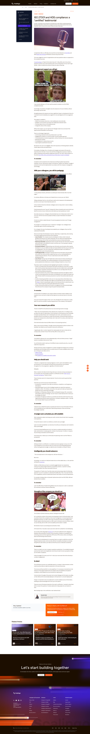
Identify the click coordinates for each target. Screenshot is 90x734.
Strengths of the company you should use (24, 36)
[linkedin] (88, 368)
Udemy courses (38, 352)
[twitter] (88, 366)
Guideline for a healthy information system (46, 355)
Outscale (36, 375)
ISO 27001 (67, 53)
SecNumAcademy (39, 354)
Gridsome (50, 531)
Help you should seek (23, 25)
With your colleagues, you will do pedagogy (23, 19)
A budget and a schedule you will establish (23, 29)
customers (42, 462)
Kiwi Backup (41, 375)
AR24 (65, 373)
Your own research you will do (24, 23)
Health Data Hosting (41, 54)
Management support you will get (23, 15)
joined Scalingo (38, 62)
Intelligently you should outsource (23, 33)
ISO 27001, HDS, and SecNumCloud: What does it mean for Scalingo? (54, 155)
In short (20, 39)
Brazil (38, 282)
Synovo (68, 373)
